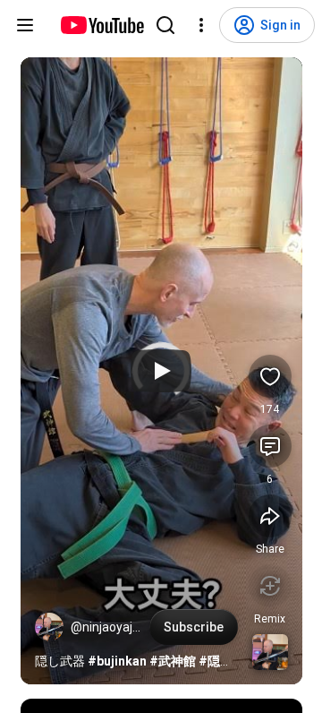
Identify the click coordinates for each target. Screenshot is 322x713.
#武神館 (172, 661)
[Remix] (270, 585)
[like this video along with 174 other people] (270, 376)
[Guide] (25, 25)
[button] (49, 627)
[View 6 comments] (270, 446)
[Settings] (201, 25)
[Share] (270, 515)
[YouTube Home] (102, 25)
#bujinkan (117, 661)
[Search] (165, 25)
